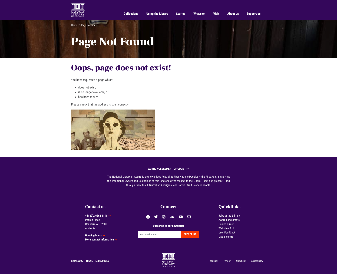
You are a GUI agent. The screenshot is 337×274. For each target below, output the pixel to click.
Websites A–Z (226, 228)
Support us (253, 13)
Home (74, 25)
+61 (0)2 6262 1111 (96, 215)
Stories (180, 13)
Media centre (226, 236)
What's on (199, 13)
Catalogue (77, 260)
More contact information (99, 239)
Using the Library (157, 13)
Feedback (213, 260)
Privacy (227, 260)
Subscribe (190, 234)
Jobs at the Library (229, 215)
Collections (131, 13)
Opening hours (93, 235)
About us (233, 13)
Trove (89, 260)
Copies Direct (226, 224)
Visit (216, 13)
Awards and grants (229, 220)
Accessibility (257, 260)
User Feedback (227, 232)
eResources (102, 260)
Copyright (241, 260)
